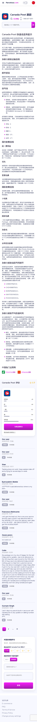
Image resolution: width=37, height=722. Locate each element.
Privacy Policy (7, 713)
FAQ (3, 707)
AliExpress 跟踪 (26, 372)
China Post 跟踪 (10, 372)
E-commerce (7, 703)
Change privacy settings (11, 716)
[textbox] (18, 25)
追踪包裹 (5, 700)
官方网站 (16, 19)
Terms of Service (8, 710)
